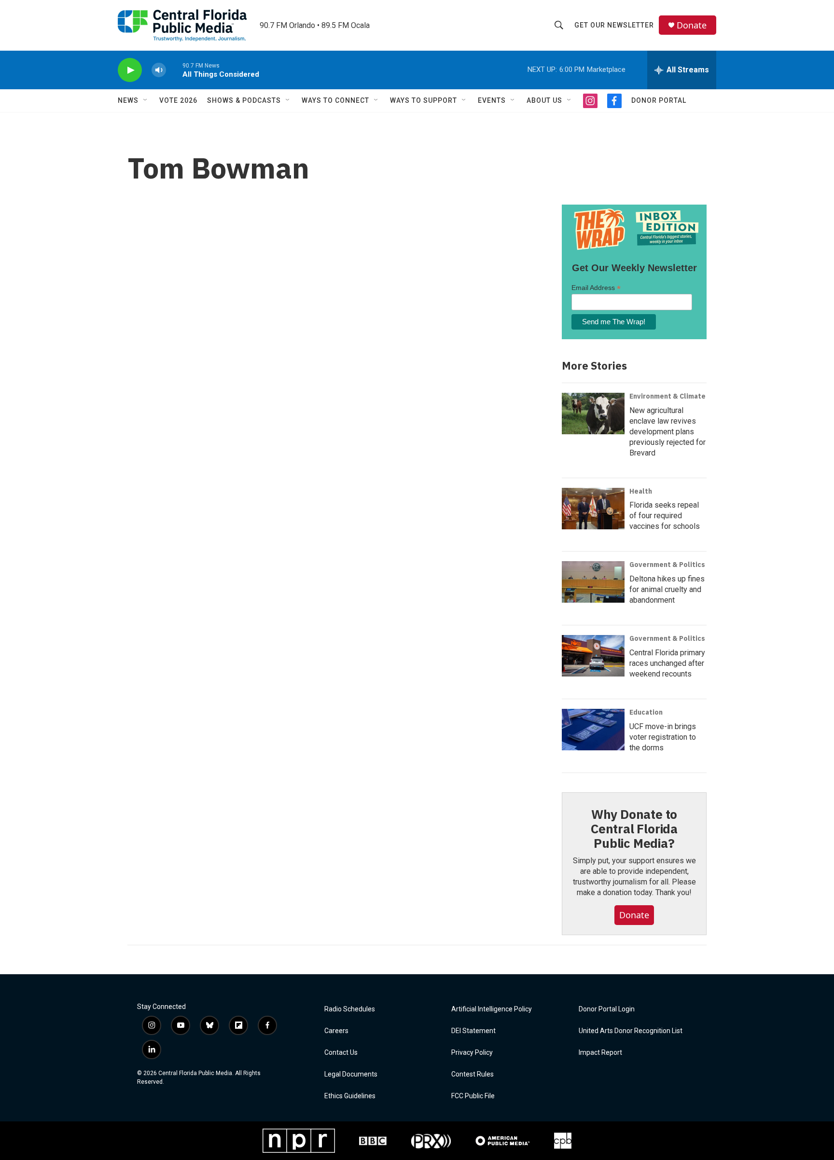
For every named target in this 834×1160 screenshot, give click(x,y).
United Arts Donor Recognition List (630, 1031)
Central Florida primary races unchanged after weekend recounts (667, 663)
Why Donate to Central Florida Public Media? (634, 828)
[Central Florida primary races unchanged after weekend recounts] (593, 656)
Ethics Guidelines (349, 1096)
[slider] (174, 70)
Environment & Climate (667, 396)
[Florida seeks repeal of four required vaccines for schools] (593, 508)
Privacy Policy (472, 1052)
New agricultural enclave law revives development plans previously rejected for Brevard (667, 431)
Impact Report (600, 1052)
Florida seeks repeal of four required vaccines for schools (664, 515)
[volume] (159, 70)
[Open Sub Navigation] (146, 100)
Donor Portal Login (607, 1009)
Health (640, 491)
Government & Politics (667, 564)
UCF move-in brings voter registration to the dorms (662, 737)
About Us (544, 100)
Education (646, 712)
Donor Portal (658, 100)
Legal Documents (350, 1074)
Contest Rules (472, 1074)
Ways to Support (423, 100)
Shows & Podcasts (244, 100)
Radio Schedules (349, 1009)
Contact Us (341, 1052)
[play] (130, 70)
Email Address (596, 287)
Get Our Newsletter (614, 25)
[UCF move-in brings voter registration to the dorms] (593, 729)
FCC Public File (473, 1096)
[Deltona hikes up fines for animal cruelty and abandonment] (593, 582)
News (128, 100)
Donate (692, 25)
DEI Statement (473, 1031)
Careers (336, 1031)
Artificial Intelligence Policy (491, 1009)
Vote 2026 (178, 100)
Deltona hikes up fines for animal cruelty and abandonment (667, 589)
